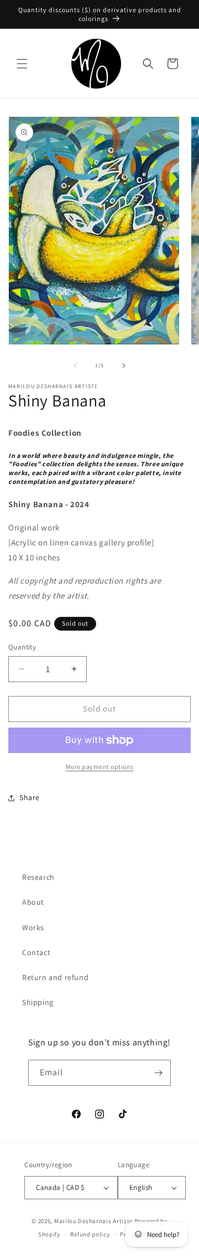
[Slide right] (124, 365)
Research (38, 877)
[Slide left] (75, 365)
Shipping (38, 1002)
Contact (36, 952)
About (33, 902)
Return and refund (55, 977)
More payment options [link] (100, 766)
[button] (22, 63)
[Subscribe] (158, 1073)
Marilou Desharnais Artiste (93, 1221)
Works (33, 927)
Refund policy (89, 1234)
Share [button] (29, 797)
